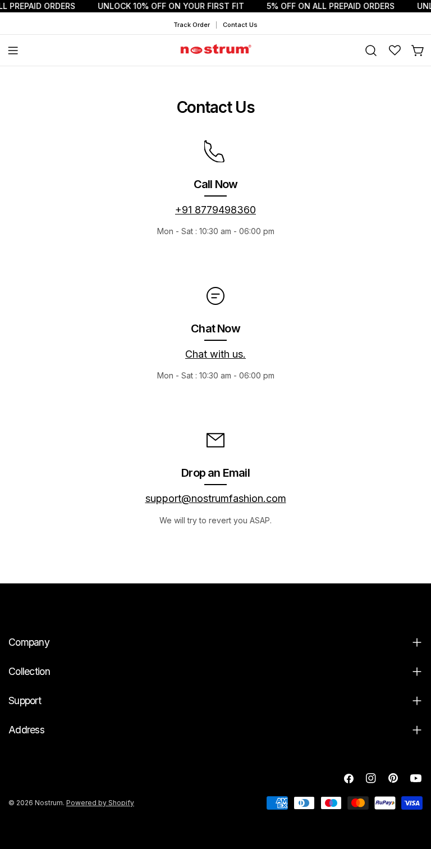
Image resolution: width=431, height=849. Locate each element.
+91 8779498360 (215, 210)
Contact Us (240, 25)
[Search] (371, 50)
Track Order (191, 25)
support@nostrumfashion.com (215, 498)
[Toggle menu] (13, 50)
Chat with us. (215, 354)
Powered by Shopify (100, 802)
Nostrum (49, 802)
